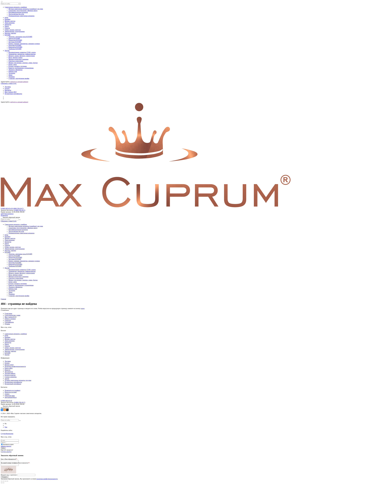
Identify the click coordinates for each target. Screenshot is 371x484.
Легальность (9, 371)
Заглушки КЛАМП (15, 42)
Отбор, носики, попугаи (13, 30)
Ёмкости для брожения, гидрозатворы (21, 68)
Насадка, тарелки (10, 33)
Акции (7, 378)
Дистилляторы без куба (16, 14)
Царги (7, 26)
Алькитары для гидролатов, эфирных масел (23, 10)
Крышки (7, 19)
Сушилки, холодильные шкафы (19, 78)
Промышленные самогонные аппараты (21, 16)
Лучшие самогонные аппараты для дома (18, 380)
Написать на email (11, 392)
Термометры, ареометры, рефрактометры (22, 54)
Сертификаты (9, 322)
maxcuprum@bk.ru (11, 397)
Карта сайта (8, 368)
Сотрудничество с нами (12, 315)
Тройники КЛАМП (15, 49)
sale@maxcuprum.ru (7, 214)
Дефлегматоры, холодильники (15, 31)
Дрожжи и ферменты (15, 70)
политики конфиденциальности (47, 479)
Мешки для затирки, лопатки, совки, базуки (23, 63)
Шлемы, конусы (10, 21)
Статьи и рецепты (11, 377)
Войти (3, 448)
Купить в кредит (10, 375)
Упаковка (12, 76)
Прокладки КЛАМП (15, 40)
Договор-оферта (10, 373)
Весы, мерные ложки (15, 57)
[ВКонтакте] (2, 410)
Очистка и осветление (16, 61)
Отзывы (7, 324)
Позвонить (4, 215)
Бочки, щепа (13, 64)
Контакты (8, 90)
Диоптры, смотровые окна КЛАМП (20, 36)
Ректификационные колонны (18, 12)
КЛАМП (7, 35)
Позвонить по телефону (12, 390)
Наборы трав (13, 71)
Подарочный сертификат (13, 384)
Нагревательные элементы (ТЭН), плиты (22, 52)
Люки (10, 75)
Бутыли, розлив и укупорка (18, 66)
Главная (3, 299)
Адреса (7, 394)
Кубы (6, 17)
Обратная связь (10, 395)
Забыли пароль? (6, 446)
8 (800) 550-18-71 (18, 208)
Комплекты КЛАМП (15, 47)
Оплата (7, 88)
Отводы (7, 28)
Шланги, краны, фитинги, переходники (22, 56)
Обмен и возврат (10, 319)
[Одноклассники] (4, 410)
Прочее (7, 50)
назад (82, 308)
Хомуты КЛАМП (14, 38)
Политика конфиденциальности (15, 366)
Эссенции (12, 73)
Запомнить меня (8, 444)
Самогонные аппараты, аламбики (16, 7)
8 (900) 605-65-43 (6, 208)
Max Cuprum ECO (10, 317)
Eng (6, 427)
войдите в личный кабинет (19, 82)
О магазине (8, 313)
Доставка (8, 87)
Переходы (8, 24)
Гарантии (8, 320)
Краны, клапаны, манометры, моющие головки (24, 43)
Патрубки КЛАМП (15, 45)
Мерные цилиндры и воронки (18, 59)
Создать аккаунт (6, 451)
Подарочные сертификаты (13, 94)
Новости (7, 370)
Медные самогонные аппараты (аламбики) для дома (26, 9)
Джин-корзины (10, 23)
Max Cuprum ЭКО (11, 92)
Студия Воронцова (7, 433)
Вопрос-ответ (9, 365)
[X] (7, 410)
